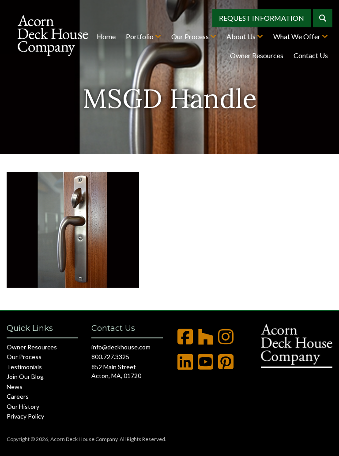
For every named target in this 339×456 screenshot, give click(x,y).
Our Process (190, 36)
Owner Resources (256, 55)
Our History (23, 406)
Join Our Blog (25, 376)
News (15, 386)
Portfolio (140, 36)
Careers (18, 396)
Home (106, 36)
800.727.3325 (110, 356)
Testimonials (24, 367)
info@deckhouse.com (121, 347)
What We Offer (297, 36)
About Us (241, 36)
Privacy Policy (25, 416)
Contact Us (311, 55)
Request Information (261, 18)
